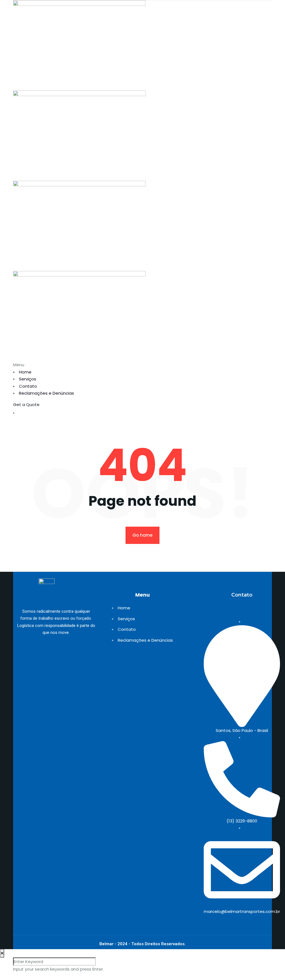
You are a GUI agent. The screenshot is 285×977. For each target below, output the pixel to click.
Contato (28, 386)
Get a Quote (26, 404)
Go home (142, 535)
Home (25, 372)
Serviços (27, 379)
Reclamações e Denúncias (46, 393)
